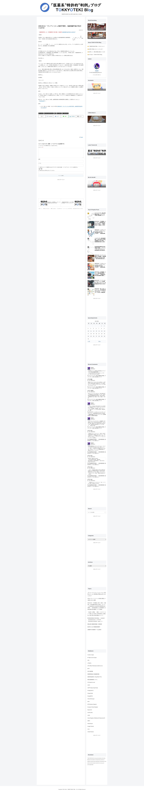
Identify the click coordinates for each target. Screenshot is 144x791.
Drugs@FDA (90, 696)
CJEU (89, 715)
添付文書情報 (90, 671)
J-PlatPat (89, 663)
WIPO (89, 720)
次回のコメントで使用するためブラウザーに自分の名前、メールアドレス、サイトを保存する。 (59, 167)
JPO (88, 660)
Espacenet (90, 709)
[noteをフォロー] (96, 74)
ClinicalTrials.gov (91, 698)
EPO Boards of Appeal (92, 704)
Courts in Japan (91, 654)
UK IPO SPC (90, 712)
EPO (88, 701)
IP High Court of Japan (92, 657)
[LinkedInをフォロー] (95, 74)
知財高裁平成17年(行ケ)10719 (68, 32)
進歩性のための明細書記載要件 (94, 626)
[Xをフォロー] (93, 74)
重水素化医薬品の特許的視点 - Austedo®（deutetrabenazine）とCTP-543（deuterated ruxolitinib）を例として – (96, 620)
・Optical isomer (65, 113)
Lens (88, 729)
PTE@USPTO (90, 690)
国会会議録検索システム (92, 679)
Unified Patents (91, 731)
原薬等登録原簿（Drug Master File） (95, 676)
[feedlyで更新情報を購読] (98, 74)
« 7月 (89, 341)
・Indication (59, 113)
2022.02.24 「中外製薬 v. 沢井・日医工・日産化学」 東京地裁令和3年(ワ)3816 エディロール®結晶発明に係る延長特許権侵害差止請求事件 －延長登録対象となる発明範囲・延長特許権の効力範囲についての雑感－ (97, 606)
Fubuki (96, 70)
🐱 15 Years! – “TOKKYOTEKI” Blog (95, 54)
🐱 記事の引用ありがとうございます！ (95, 49)
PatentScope (90, 723)
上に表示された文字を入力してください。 (46, 170)
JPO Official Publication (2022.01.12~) (95, 665)
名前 (39, 159)
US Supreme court (91, 682)
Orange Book (90, 693)
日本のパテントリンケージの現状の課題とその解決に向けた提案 (97, 599)
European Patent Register (93, 707)
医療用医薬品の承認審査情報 (93, 674)
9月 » (100, 341)
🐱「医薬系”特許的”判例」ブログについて (96, 46)
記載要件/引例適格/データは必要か (94, 629)
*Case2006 (41, 113)
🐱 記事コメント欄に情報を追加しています (96, 51)
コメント (40, 147)
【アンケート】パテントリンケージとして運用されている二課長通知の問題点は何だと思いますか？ (97, 594)
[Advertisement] (60, 21)
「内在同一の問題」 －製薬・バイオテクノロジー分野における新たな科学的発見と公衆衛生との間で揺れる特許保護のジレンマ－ (97, 614)
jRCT (89, 668)
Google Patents (91, 726)
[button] (79, 116)
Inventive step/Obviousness (49, 113)
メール (39, 163)
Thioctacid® (41, 100)
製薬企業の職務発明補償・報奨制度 (95, 624)
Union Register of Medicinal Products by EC (96, 718)
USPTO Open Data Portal (93, 687)
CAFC (89, 685)
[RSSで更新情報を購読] (100, 74)
